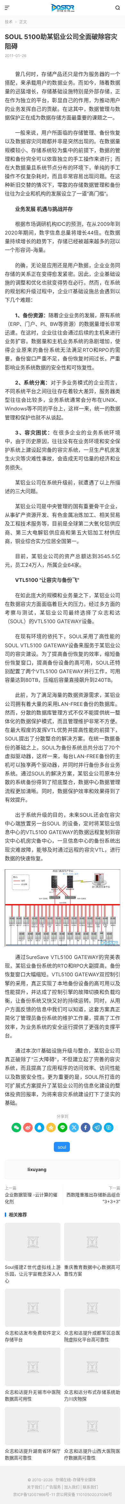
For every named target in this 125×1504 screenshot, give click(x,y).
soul (62, 1147)
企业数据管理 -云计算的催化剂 (31, 1198)
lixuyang (37, 1169)
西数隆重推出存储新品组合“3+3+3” (93, 1198)
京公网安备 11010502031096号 (84, 1494)
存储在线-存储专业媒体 (62, 8)
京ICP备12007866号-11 (34, 1494)
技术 (9, 22)
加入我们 (71, 1487)
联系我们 (90, 1487)
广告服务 (53, 1487)
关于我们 (34, 1487)
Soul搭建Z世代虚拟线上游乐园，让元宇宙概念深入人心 (33, 1273)
